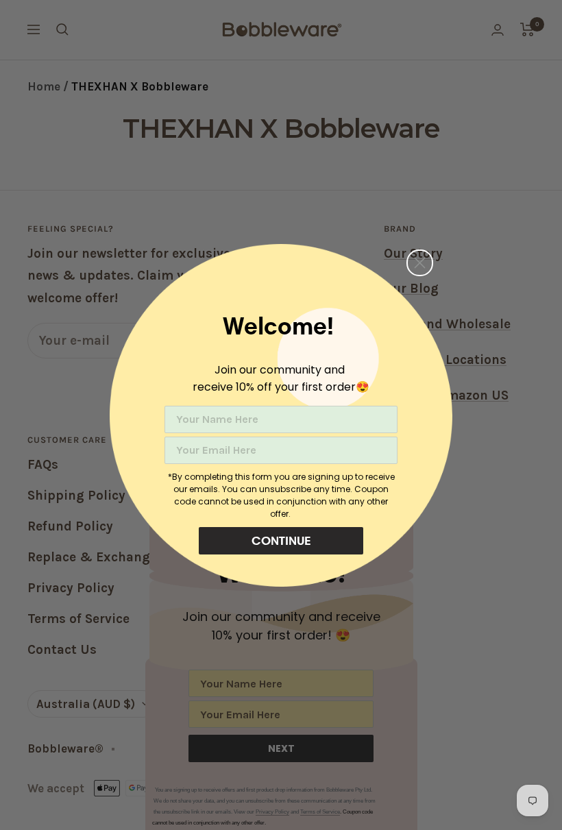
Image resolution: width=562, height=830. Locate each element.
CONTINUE (281, 540)
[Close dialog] (420, 263)
